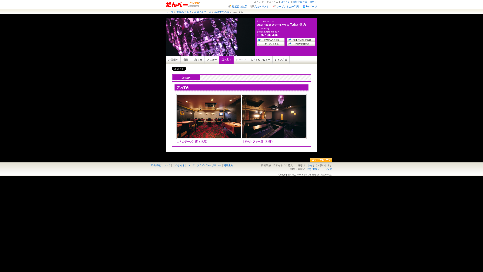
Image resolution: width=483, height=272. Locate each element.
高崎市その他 (221, 12)
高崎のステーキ (202, 12)
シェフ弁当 (281, 59)
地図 (185, 59)
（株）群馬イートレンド (318, 169)
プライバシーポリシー (209, 165)
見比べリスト (261, 6)
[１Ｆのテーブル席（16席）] (209, 137)
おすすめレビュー (260, 59)
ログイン (285, 1)
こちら (308, 165)
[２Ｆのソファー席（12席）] (274, 137)
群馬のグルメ (183, 12)
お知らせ (197, 59)
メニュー (212, 59)
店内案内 (226, 59)
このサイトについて (184, 165)
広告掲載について (161, 165)
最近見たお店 (239, 6)
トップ (169, 12)
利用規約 (228, 165)
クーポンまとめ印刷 (288, 6)
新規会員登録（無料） (304, 1)
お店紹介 (173, 59)
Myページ (311, 6)
